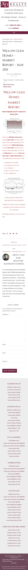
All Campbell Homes (14, 440)
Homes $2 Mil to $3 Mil (14, 397)
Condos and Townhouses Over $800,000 (14, 499)
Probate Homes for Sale (14, 545)
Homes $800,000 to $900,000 (14, 476)
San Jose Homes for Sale (14, 4)
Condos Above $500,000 (14, 415)
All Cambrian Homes (14, 466)
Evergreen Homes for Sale (14, 535)
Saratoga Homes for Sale (14, 543)
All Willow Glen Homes (14, 494)
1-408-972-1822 (14, 25)
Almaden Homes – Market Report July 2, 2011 (13, 251)
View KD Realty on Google (13, 556)
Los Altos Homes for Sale (14, 540)
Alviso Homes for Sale (14, 530)
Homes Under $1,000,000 (14, 392)
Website (4, 361)
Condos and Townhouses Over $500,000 (14, 471)
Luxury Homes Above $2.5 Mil (14, 520)
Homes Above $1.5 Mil (14, 484)
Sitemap (14, 563)
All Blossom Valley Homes (14, 410)
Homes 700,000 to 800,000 (14, 423)
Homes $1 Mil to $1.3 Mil (14, 510)
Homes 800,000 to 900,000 (14, 425)
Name (4, 344)
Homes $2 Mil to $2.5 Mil (14, 517)
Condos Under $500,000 (14, 412)
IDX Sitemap (14, 557)
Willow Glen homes (16, 137)
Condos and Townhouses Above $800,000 (14, 446)
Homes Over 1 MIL (14, 431)
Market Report (17, 74)
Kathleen (16, 28)
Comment (5, 314)
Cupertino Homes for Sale (14, 532)
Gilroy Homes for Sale (14, 538)
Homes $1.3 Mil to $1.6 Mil (14, 512)
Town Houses (14, 417)
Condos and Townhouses (14, 389)
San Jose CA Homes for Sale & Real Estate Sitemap (13, 560)
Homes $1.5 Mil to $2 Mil (14, 453)
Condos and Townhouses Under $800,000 (14, 443)
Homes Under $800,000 (14, 474)
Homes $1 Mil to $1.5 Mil (14, 451)
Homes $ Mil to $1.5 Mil (14, 482)
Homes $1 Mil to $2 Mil (14, 395)
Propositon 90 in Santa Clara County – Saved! (14, 245)
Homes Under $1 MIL (14, 448)
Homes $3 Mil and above (14, 400)
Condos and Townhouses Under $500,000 (14, 468)
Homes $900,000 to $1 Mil (14, 479)
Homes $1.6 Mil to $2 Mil (14, 515)
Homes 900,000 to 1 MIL (14, 428)
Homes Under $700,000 (14, 420)
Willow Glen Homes (8, 84)
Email (4, 353)
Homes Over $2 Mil (14, 456)
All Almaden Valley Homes (14, 387)
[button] (14, 32)
